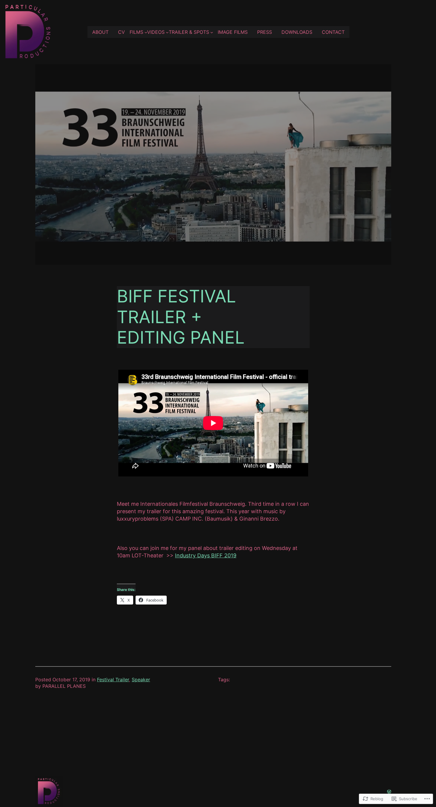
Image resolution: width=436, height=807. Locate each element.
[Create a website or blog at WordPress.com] (389, 791)
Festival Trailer (113, 679)
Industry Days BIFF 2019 (205, 555)
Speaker (141, 679)
